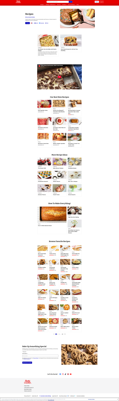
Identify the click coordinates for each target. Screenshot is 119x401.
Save (28, 23)
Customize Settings (91, 399)
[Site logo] (28, 382)
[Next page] (65, 334)
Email (37, 23)
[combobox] (58, 1)
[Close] (117, 399)
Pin (32, 23)
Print (47, 23)
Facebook (42, 23)
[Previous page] (54, 334)
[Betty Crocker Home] (18, 1)
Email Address (25, 353)
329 (62, 334)
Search (70, 1)
